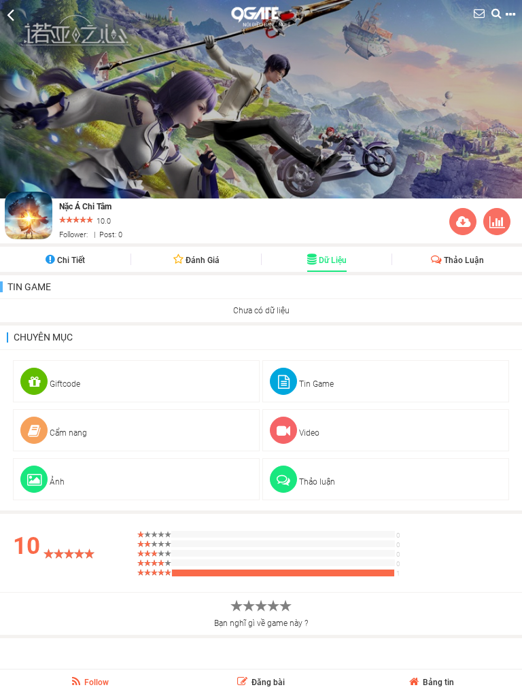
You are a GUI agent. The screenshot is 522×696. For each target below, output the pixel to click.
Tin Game (315, 384)
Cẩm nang (67, 433)
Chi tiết (70, 260)
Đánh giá (202, 260)
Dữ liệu (332, 260)
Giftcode (64, 384)
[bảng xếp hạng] (496, 224)
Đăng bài (267, 682)
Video (308, 433)
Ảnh (56, 482)
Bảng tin (437, 682)
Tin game (29, 286)
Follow (95, 682)
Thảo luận (463, 260)
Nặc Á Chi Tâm (85, 206)
